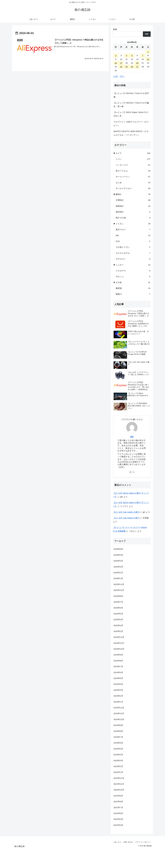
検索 (115, 29)
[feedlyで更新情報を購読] (130, 472)
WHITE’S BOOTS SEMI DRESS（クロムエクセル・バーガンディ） (130, 133)
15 (148, 59)
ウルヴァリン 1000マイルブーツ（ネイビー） (131, 124)
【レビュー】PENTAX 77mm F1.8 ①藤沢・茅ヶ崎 (131, 105)
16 (116, 63)
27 (137, 67)
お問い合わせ (128, 842)
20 (137, 63)
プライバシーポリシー (143, 842)
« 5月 (115, 76)
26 (132, 67)
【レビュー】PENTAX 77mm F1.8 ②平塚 (131, 95)
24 (121, 67)
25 (126, 67)
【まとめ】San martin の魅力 (126, 512)
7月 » (122, 76)
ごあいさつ (117, 842)
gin (132, 436)
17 (121, 63)
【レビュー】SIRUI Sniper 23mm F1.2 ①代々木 (130, 114)
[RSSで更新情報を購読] (133, 472)
